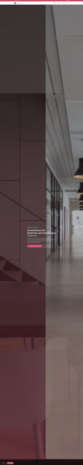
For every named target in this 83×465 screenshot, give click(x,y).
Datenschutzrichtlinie (26, 460)
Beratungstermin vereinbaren (35, 246)
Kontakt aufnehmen (47, 246)
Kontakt (68, 0)
